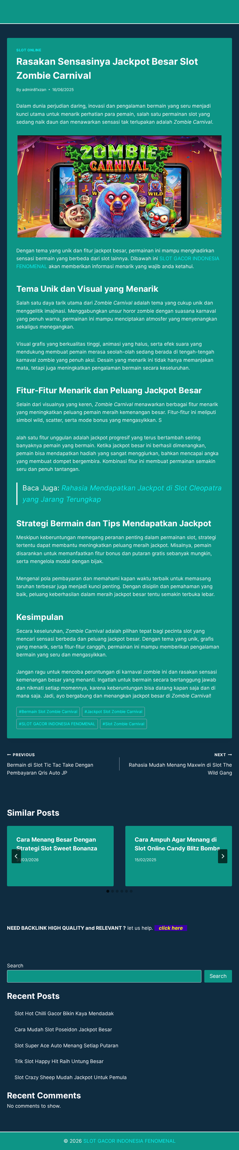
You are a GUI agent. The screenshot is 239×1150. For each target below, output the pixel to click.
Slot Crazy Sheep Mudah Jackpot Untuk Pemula (71, 1077)
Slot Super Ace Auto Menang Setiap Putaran (66, 1045)
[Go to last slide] (16, 856)
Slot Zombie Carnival (123, 723)
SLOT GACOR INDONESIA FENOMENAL (57, 723)
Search (15, 966)
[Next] (222, 856)
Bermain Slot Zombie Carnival (48, 711)
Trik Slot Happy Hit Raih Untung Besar (59, 1061)
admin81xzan (34, 89)
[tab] (107, 891)
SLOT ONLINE (28, 50)
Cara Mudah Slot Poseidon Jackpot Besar (63, 1029)
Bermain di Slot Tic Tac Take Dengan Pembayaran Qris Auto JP (50, 764)
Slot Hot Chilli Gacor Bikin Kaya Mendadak (64, 1013)
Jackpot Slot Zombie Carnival (113, 711)
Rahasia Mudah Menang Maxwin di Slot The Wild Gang (180, 764)
